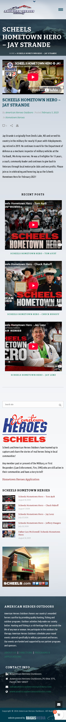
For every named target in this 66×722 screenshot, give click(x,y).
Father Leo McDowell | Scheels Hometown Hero (39, 533)
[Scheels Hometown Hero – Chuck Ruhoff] (33, 285)
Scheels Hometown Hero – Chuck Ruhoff (33, 314)
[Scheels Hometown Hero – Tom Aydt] (33, 225)
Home (12, 53)
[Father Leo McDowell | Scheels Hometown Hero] (8, 533)
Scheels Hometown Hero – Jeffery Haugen (39, 523)
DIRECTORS (25, 652)
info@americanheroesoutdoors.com (30, 686)
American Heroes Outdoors (19, 112)
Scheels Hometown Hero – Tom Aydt (33, 253)
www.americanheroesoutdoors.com (30, 691)
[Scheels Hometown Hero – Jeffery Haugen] (8, 525)
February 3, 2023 (50, 112)
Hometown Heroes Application (20, 479)
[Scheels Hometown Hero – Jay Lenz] (33, 346)
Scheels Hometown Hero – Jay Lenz (33, 375)
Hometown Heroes (15, 117)
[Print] (19, 125)
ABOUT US (10, 652)
